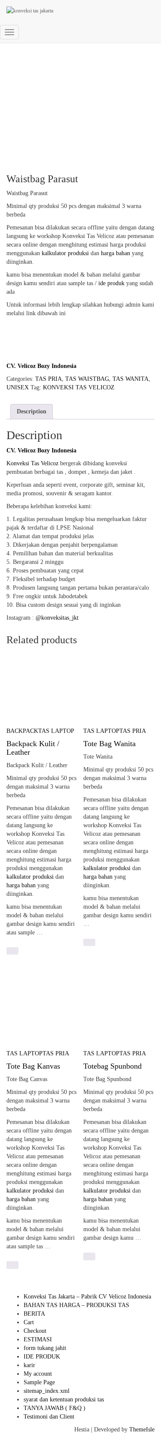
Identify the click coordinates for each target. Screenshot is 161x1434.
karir (29, 1365)
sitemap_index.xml (47, 1391)
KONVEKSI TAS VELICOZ (79, 387)
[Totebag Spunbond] (119, 1008)
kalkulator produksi (65, 253)
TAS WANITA (130, 379)
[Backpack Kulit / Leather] (42, 685)
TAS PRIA (48, 379)
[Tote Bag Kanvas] (42, 1008)
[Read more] (12, 951)
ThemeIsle (142, 1429)
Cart (29, 1322)
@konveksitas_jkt (57, 618)
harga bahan (115, 253)
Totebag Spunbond (112, 1066)
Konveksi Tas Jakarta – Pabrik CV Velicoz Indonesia (87, 1296)
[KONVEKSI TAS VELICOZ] (71, 10)
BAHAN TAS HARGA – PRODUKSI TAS (76, 1305)
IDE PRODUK (42, 1356)
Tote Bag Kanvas (33, 1066)
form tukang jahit (45, 1348)
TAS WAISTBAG (87, 379)
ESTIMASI (38, 1339)
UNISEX (17, 387)
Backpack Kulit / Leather (32, 747)
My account (38, 1374)
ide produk (111, 283)
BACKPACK (22, 731)
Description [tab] (31, 411)
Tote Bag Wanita (109, 743)
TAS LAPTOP (56, 731)
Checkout (35, 1331)
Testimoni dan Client (49, 1416)
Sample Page (39, 1382)
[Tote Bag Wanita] (119, 685)
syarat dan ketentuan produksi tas (64, 1399)
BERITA (34, 1313)
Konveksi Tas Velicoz (32, 463)
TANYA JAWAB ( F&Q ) (54, 1408)
